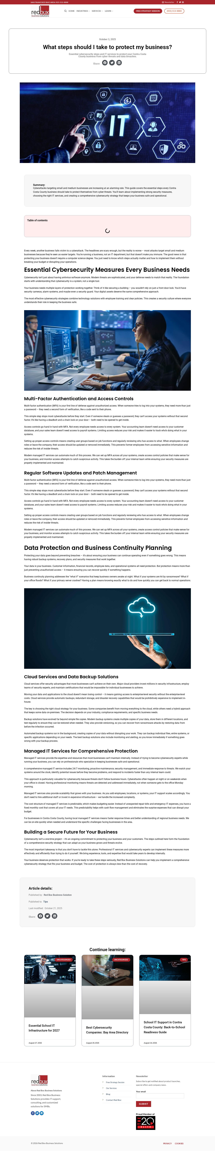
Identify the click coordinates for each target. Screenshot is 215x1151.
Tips (45, 901)
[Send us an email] (183, 2)
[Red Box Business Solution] (45, 11)
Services (96, 11)
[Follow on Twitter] (180, 2)
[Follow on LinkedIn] (42, 1113)
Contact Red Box (113, 1100)
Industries (82, 11)
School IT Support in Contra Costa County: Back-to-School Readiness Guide (164, 1027)
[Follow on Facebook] (177, 2)
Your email (141, 1091)
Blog (108, 1094)
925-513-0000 (62, 2)
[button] (168, 2)
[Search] (65, 11)
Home (71, 11)
